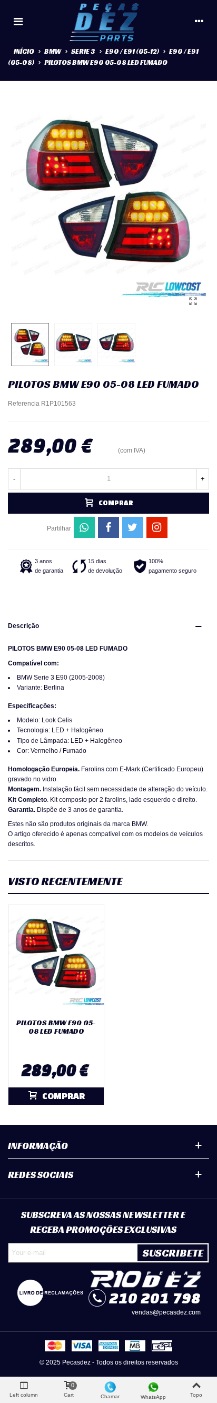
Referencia (24, 403)
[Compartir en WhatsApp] (84, 527)
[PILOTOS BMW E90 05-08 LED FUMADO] (193, 301)
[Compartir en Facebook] (108, 527)
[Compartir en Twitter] (132, 527)
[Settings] (199, 21)
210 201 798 (155, 1298)
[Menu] (18, 21)
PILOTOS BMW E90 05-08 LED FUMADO (56, 1027)
